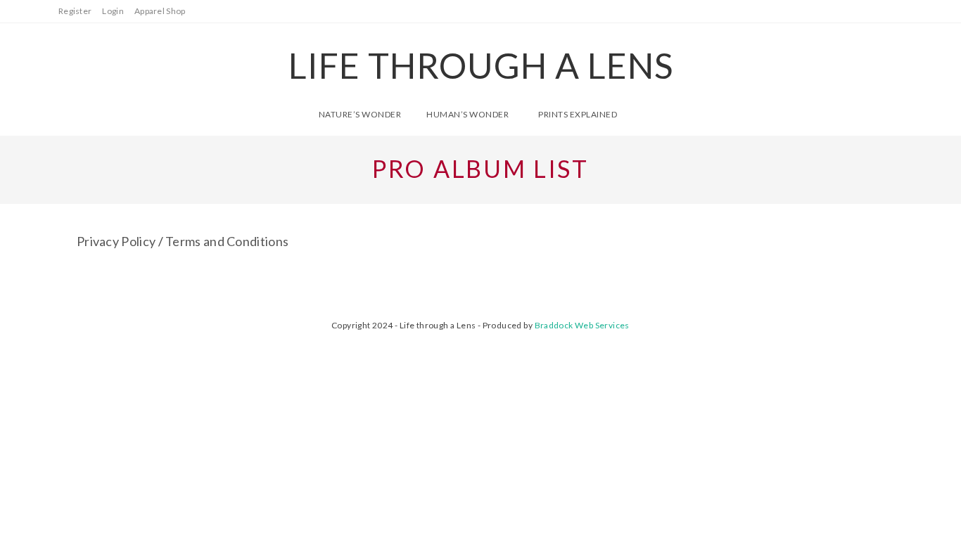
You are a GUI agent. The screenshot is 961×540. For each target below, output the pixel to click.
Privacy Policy (116, 241)
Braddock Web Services (582, 325)
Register (74, 11)
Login (113, 11)
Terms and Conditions (226, 241)
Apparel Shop (160, 11)
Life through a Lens (480, 65)
